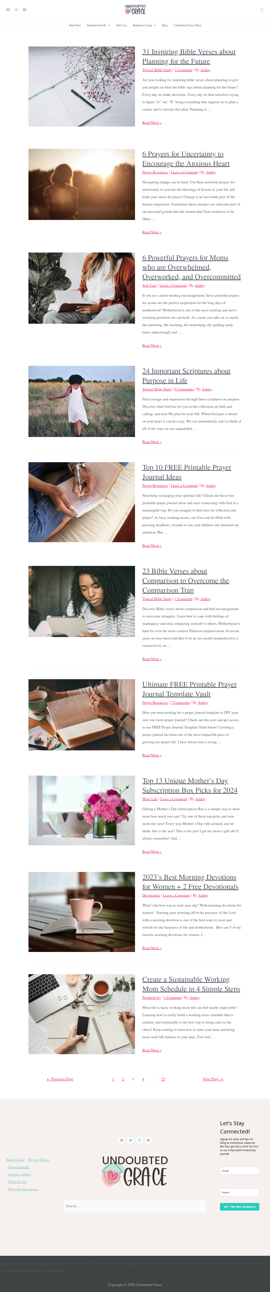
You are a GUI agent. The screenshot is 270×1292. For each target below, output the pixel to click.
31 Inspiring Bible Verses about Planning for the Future (189, 56)
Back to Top (15, 1159)
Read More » (152, 122)
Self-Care (149, 285)
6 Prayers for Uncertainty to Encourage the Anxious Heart (186, 158)
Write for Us (17, 1181)
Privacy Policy (39, 1159)
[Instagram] (16, 9)
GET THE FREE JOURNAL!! (239, 1207)
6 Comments (184, 389)
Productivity (151, 997)
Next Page (213, 1078)
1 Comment (183, 69)
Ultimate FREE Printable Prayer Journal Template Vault (189, 688)
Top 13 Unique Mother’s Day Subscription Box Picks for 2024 (190, 785)
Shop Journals (18, 1166)
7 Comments (180, 702)
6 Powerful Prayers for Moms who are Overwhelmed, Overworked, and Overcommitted (191, 266)
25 (163, 1078)
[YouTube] (148, 1140)
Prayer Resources (155, 172)
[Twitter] (130, 1140)
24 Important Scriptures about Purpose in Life (186, 375)
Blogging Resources (23, 1188)
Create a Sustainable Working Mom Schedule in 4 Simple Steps (191, 983)
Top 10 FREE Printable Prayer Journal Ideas (186, 471)
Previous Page (60, 1078)
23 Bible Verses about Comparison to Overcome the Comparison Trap (185, 580)
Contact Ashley (19, 1174)
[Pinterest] (24, 9)
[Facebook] (8, 9)
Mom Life (149, 798)
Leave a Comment (184, 172)
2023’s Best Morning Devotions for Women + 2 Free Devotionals (190, 881)
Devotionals (151, 895)
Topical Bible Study (157, 69)
